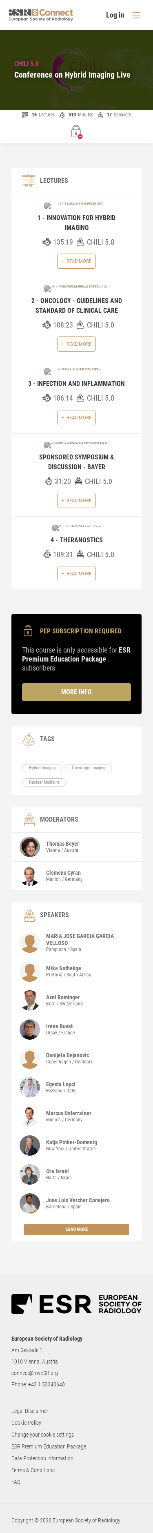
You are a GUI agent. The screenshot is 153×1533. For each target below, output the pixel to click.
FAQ (15, 1482)
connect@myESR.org (34, 1373)
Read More (79, 261)
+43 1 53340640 (46, 1384)
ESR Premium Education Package (48, 1446)
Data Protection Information (42, 1458)
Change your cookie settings (42, 1434)
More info (76, 692)
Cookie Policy (26, 1422)
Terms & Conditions (33, 1470)
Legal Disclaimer (29, 1411)
